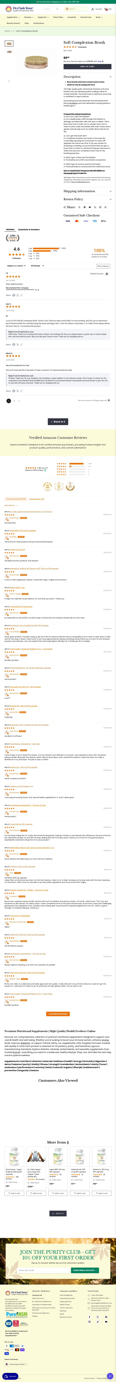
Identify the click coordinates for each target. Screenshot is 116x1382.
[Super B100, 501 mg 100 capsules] (58, 1167)
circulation (73, 103)
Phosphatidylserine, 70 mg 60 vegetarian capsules (30, 668)
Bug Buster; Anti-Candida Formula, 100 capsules (29, 625)
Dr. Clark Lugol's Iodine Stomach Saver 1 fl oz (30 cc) (31, 511)
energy (105, 1040)
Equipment (42, 17)
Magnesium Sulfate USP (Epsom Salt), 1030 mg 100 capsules (34, 568)
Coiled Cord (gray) (17, 549)
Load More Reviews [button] (58, 1014)
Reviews (10, 229)
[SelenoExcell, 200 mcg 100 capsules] (79, 1167)
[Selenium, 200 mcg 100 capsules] (101, 1167)
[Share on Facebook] (84, 207)
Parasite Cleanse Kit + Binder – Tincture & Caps (29, 890)
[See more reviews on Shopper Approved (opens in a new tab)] (21, 295)
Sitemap (63, 1311)
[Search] (57, 9)
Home (7, 31)
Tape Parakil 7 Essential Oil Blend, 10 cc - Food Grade (31, 649)
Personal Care (85, 17)
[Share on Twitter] (95, 207)
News (62, 1314)
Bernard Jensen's (13, 23)
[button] (61, 463)
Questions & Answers (29, 229)
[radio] (58, 248)
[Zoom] (36, 61)
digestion (25, 1043)
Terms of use (89, 1378)
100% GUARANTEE (66, 1295)
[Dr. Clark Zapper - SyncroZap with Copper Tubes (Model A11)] (36, 1168)
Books (98, 17)
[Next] (9, 80)
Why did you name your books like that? (43, 1309)
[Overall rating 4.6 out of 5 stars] (70, 47)
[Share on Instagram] (100, 207)
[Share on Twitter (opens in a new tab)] (17, 295)
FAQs (27, 23)
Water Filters (58, 17)
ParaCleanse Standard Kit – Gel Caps (25, 744)
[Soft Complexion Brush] (12, 1105)
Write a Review (103, 266)
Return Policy (65, 1305)
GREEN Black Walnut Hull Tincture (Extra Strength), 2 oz (32, 848)
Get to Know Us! (38, 1298)
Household (72, 17)
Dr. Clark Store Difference (41, 1301)
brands (16, 1052)
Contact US (37, 1295)
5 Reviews (19, 258)
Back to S (59, 421)
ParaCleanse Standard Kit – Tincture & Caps (28, 805)
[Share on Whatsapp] (105, 207)
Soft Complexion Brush (27, 31)
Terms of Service (66, 1308)
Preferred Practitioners (41, 1313)
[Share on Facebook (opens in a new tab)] (13, 295)
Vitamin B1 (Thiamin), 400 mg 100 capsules (27, 935)
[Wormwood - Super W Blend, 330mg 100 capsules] (14, 1168)
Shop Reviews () (37, 499)
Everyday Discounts (67, 1298)
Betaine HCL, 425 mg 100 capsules (23, 706)
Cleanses (28, 17)
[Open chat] (110, 1376)
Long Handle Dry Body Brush (21, 606)
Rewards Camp (66, 1317)
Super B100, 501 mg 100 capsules (23, 530)
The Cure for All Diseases (20, 916)
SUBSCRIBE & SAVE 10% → (85, 1270)
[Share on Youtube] (90, 207)
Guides (35, 1316)
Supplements (12, 17)
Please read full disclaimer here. (80, 182)
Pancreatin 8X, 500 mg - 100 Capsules (25, 687)
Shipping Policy (65, 1301)
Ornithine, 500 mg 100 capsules (22, 866)
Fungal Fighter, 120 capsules (21, 824)
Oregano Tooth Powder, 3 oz (21, 786)
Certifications (38, 23)
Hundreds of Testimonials (42, 1305)
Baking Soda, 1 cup (17, 587)
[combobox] (51, 9)
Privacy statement (103, 1378)
